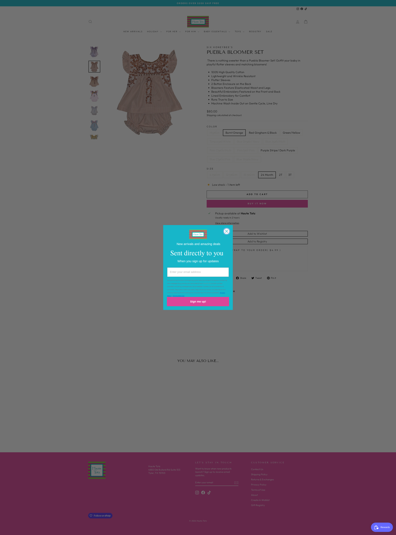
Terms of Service (178, 296)
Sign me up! (198, 301)
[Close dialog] (227, 231)
